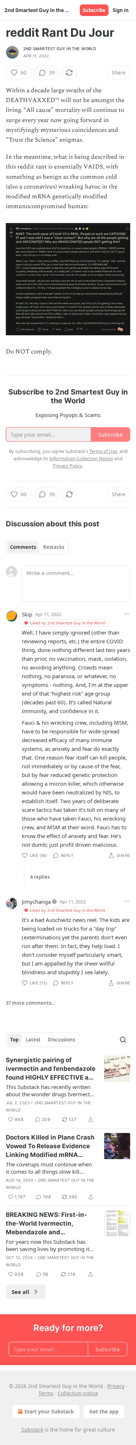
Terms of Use (103, 451)
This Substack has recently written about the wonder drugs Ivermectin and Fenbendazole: (50, 1090)
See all (20, 1291)
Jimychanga (36, 901)
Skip (27, 614)
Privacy (115, 1386)
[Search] (123, 1039)
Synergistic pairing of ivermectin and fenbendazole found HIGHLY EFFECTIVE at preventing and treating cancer (50, 1069)
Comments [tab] (23, 547)
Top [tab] (14, 1039)
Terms (45, 1393)
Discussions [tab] (61, 1039)
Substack (32, 1429)
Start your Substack (49, 1411)
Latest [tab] (33, 1039)
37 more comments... (30, 1003)
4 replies (40, 877)
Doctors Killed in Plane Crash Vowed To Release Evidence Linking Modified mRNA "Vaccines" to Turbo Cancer (50, 1146)
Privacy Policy (67, 465)
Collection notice (78, 1393)
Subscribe (94, 10)
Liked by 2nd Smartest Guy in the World (68, 623)
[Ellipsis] (126, 614)
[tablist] (37, 547)
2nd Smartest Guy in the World (59, 48)
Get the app (104, 1411)
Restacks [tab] (53, 547)
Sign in (121, 10)
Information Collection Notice (81, 458)
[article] (68, 1090)
